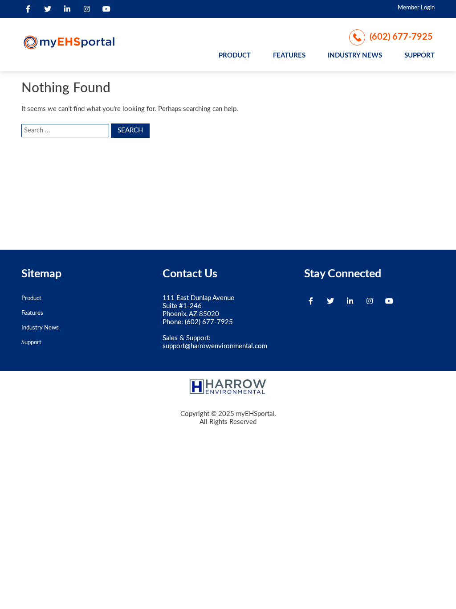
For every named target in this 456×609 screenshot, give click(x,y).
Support (419, 55)
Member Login (416, 8)
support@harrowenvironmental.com (215, 346)
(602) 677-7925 (401, 37)
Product (235, 55)
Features (289, 55)
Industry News (355, 55)
